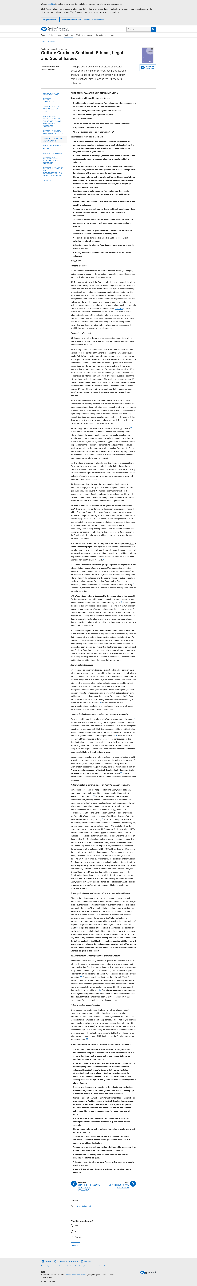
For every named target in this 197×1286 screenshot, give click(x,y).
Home (43, 41)
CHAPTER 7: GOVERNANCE (52, 153)
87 (133, 584)
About (43, 35)
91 (135, 718)
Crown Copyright (80, 1266)
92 (116, 735)
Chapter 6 (119, 308)
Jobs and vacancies (94, 1266)
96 (134, 815)
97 (102, 819)
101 (100, 990)
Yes (76, 1225)
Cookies (69, 1266)
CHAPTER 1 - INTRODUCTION (48, 100)
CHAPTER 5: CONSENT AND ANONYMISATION (53, 139)
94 (121, 773)
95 (94, 796)
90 (101, 702)
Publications (68, 35)
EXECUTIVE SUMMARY (51, 94)
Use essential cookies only (71, 20)
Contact (61, 1266)
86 (103, 559)
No (76, 1231)
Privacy (106, 1266)
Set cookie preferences (94, 19)
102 (86, 1039)
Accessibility (45, 1266)
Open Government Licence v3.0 (76, 1275)
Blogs (111, 35)
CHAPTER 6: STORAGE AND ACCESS (53, 147)
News (59, 35)
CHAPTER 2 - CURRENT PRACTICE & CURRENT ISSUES (51, 108)
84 (80, 388)
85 (131, 428)
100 (81, 976)
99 (77, 927)
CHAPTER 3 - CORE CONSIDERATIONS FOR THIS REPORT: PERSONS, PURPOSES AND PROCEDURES (52, 121)
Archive (54, 1266)
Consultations (101, 35)
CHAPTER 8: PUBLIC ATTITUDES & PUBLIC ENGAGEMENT (50, 160)
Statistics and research (84, 35)
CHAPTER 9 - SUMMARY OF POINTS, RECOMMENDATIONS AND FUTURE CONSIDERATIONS (53, 171)
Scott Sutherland (84, 1206)
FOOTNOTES (47, 180)
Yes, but (78, 1237)
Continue (75, 1245)
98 (95, 914)
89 (127, 695)
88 (121, 602)
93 (101, 738)
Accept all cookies (49, 20)
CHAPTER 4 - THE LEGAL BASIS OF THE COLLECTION (53, 132)
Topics (51, 35)
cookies (51, 4)
